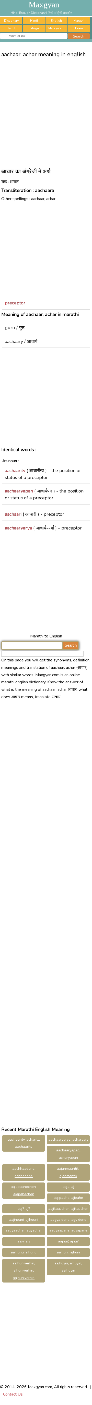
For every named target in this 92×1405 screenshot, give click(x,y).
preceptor (15, 303)
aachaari (13, 514)
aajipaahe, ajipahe (68, 1197)
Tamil (11, 28)
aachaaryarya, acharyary (68, 1139)
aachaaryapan (19, 491)
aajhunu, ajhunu (24, 1252)
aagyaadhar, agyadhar (23, 1230)
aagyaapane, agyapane (68, 1230)
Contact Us (13, 1394)
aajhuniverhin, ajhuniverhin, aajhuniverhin (24, 1270)
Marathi (79, 21)
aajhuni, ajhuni (68, 1252)
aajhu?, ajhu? (68, 1241)
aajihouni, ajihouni (23, 1219)
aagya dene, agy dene (68, 1219)
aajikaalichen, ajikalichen (68, 1208)
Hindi (34, 21)
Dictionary (11, 21)
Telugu (34, 28)
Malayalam (56, 28)
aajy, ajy (23, 1241)
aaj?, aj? (24, 1208)
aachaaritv (15, 470)
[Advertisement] (46, 111)
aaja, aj (68, 1186)
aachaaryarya (18, 528)
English (56, 21)
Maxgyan (44, 4)
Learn (79, 28)
